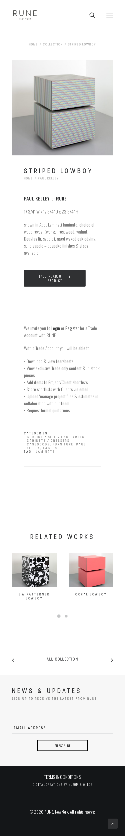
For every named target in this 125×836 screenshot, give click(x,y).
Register (72, 327)
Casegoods (38, 444)
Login (55, 327)
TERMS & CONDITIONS (62, 776)
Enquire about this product (55, 278)
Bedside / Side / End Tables (56, 437)
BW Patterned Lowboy (34, 596)
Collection (53, 44)
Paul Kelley (48, 178)
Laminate (45, 452)
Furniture (63, 444)
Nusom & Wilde (80, 784)
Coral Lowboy (91, 594)
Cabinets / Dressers (48, 441)
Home (33, 44)
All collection (62, 660)
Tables (50, 448)
